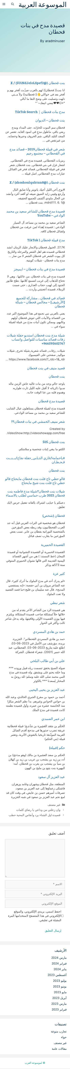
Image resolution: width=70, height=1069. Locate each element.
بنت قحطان (57, 376)
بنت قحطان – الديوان (50, 120)
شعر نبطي (57, 602)
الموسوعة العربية (43, 4)
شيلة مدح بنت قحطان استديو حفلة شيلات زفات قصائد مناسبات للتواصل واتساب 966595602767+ (36, 339)
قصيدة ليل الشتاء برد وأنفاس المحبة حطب (34, 815)
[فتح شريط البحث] (12, 4)
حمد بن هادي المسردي (49, 631)
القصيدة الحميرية (53, 544)
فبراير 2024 (59, 963)
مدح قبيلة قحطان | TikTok (46, 240)
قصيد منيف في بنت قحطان (46, 368)
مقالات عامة (59, 1048)
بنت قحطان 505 (54, 441)
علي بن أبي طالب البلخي (47, 660)
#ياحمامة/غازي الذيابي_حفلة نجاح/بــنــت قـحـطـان (35, 459)
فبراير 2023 (59, 1009)
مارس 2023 (59, 1003)
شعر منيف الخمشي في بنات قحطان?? (38, 421)
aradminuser (55, 41)
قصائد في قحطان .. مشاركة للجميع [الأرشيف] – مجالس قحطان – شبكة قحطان (40, 302)
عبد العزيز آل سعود (51, 776)
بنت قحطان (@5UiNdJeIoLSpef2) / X (37, 82)
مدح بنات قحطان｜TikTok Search (40, 111)
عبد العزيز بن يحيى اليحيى (47, 689)
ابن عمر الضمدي (53, 718)
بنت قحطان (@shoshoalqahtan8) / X (37, 182)
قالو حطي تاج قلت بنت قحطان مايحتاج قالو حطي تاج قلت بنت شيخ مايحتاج (35, 480)
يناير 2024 (60, 969)
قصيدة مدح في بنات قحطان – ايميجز (39, 269)
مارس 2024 (59, 957)
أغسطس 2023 (57, 975)
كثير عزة (59, 573)
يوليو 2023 (60, 980)
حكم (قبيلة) (57, 747)
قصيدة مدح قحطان (51, 401)
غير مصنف (54, 804)
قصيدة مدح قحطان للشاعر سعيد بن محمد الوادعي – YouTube (35, 213)
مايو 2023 (60, 992)
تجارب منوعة (59, 1031)
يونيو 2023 (60, 986)
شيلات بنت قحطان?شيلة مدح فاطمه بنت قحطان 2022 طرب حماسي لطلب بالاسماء (35, 493)
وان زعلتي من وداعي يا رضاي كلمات (38, 810)
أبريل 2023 (59, 998)
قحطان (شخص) (53, 515)
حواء (64, 1037)
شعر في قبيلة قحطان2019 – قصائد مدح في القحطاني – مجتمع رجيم (37, 151)
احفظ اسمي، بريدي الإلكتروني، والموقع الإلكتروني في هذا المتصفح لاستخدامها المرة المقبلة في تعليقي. (34, 916)
